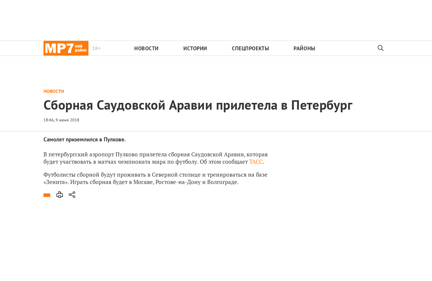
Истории (195, 48)
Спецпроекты (250, 48)
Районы (304, 48)
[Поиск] (381, 48)
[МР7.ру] (65, 48)
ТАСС (256, 161)
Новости (146, 48)
